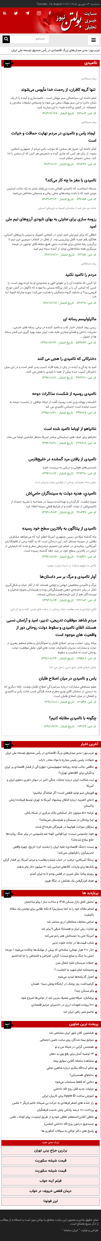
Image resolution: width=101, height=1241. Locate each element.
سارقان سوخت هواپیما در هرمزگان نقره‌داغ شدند (64, 827)
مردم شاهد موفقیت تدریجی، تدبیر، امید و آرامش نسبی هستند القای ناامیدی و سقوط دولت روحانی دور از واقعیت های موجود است (51, 627)
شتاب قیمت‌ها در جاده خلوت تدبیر (73, 943)
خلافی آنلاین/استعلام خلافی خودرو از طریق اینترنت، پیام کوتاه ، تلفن (52, 1117)
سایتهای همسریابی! (82, 1075)
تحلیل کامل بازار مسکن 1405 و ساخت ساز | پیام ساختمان (59, 902)
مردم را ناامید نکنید (80, 275)
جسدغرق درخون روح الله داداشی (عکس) (69, 1124)
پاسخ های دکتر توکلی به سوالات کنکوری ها (67, 1131)
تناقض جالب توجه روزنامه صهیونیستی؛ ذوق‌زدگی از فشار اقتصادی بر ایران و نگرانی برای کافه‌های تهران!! (49, 770)
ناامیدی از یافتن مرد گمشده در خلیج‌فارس (62, 459)
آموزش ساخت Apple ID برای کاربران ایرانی (68, 1096)
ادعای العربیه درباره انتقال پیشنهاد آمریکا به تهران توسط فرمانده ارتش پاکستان (51, 803)
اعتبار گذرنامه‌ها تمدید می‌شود (76, 977)
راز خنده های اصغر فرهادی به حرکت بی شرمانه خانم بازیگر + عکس (53, 1103)
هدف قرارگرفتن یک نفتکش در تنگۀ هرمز (69, 881)
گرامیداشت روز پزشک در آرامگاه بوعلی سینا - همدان (62, 984)
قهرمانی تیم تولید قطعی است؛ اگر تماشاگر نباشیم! (63, 793)
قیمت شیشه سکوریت (50, 1161)
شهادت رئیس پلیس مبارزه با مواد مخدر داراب (66, 760)
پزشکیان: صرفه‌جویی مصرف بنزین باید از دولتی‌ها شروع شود (57, 998)
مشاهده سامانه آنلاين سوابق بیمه (73, 1061)
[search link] (6, 39)
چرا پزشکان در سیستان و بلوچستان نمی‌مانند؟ (66, 820)
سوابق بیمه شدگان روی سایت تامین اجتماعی (67, 1040)
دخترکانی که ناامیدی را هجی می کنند (66, 359)
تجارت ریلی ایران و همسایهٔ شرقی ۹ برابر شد (67, 929)
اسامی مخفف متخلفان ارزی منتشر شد (70, 922)
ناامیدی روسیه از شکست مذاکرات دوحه (64, 394)
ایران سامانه (71, 1230)
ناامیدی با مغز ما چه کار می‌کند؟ (70, 180)
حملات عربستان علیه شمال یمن (75, 963)
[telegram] (27, 13)
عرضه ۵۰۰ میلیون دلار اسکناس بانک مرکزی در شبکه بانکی (59, 813)
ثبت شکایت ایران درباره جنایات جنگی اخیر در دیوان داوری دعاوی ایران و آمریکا (50, 783)
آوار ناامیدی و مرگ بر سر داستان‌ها (68, 577)
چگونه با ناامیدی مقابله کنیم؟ (72, 718)
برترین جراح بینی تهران (50, 1151)
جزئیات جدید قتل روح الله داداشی (73, 1089)
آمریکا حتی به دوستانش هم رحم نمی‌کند (69, 936)
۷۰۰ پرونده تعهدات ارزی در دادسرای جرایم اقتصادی (62, 1005)
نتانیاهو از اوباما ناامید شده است (70, 429)
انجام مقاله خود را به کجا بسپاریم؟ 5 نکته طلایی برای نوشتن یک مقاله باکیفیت (52, 912)
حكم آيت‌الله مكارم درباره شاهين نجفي (70, 1068)
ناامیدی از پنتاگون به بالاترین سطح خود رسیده (59, 528)
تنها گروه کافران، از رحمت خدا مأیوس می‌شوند (58, 90)
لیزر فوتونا (51, 1201)
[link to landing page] (75, 20)
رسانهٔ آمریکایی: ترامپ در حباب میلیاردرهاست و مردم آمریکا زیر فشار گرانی (48, 860)
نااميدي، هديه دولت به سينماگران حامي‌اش (61, 493)
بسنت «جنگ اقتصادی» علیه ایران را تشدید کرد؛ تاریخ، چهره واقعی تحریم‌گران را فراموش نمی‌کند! (53, 850)
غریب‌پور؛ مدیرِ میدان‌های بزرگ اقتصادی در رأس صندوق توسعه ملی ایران (55, 50)
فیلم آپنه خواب (50, 1181)
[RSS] (5, 13)
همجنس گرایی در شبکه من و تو (74, 1047)
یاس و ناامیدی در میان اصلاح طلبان (67, 678)
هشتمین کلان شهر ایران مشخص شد (71, 1033)
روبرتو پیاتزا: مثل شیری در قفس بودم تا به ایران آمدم (62, 874)
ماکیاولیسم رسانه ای (79, 319)
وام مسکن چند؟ (84, 991)
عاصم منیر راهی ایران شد (78, 1012)
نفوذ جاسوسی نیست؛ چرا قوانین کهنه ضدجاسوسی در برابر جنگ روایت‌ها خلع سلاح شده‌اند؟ (50, 837)
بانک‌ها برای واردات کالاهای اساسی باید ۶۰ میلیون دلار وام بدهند (55, 867)
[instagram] (39, 13)
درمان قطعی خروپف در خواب (50, 1191)
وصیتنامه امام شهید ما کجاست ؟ (74, 970)
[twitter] (15, 14)
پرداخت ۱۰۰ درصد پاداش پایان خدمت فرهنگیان (65, 1110)
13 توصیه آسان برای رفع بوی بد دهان (71, 1054)
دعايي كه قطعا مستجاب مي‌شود (74, 1082)
